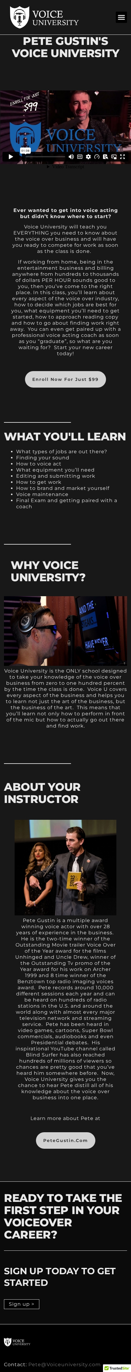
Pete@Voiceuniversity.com (64, 1364)
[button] (121, 17)
